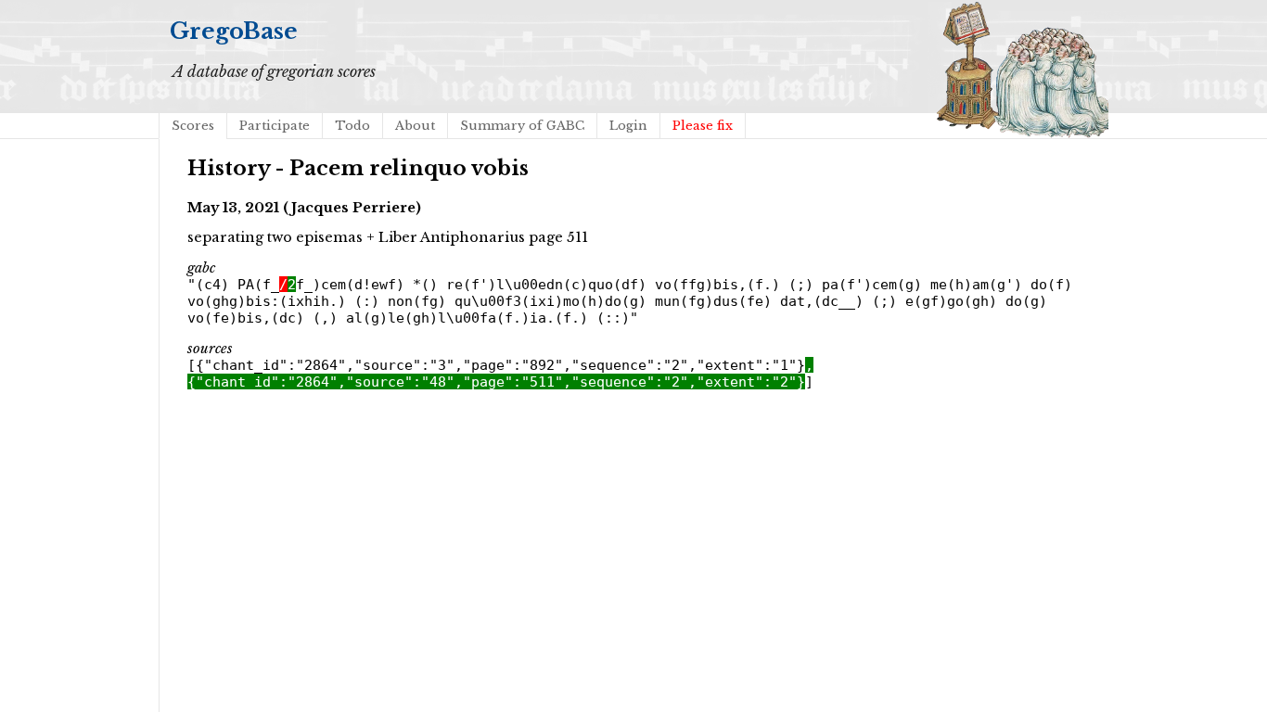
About (415, 126)
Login (628, 126)
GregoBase (234, 31)
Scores (193, 126)
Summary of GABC (522, 126)
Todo (352, 126)
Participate (274, 126)
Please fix (702, 126)
